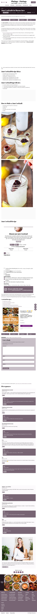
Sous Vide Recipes (12, 600)
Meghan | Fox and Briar (6, 486)
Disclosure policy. (22, 16)
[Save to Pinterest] (35, 305)
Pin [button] (17, 244)
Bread (33, 594)
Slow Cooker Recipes (12, 598)
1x (4, 253)
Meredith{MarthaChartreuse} (7, 423)
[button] (27, 12)
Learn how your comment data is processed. (23, 383)
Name (4, 356)
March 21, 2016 (4, 391)
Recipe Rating (5, 343)
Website (4, 364)
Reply (3, 395)
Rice (32, 597)
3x (8, 253)
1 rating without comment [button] (16, 337)
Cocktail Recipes (4, 597)
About (31, 5)
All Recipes (12, 5)
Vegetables (34, 600)
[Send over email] (35, 309)
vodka (10, 271)
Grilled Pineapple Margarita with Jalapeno (10, 305)
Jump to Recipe (5, 12)
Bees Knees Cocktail (6, 303)
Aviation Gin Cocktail (6, 301)
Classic (26, 594)
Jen (2, 457)
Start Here (7, 5)
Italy (2, 610)
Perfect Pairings (18, 5)
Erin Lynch (14, 12)
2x (6, 253)
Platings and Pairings (20, 246)
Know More (5, 566)
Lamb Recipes (20, 597)
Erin (4, 398)
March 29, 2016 (5, 496)
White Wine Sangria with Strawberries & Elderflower (12, 306)
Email (4, 360)
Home (2, 8)
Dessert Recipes (4, 598)
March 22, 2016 (4, 458)
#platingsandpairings (28, 290)
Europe (2, 607)
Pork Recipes (20, 598)
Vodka (26, 600)
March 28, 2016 (4, 487)
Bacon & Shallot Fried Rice (7, 32)
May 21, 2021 (4, 520)
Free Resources (25, 5)
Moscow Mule (27, 598)
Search (34, 2)
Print (13, 244)
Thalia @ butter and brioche (7, 503)
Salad (33, 598)
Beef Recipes (20, 594)
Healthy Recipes (4, 600)
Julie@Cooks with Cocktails (7, 407)
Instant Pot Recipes (12, 597)
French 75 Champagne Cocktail (8, 302)
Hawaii (2, 608)
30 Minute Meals (4, 594)
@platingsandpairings (16, 290)
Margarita (27, 597)
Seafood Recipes (21, 600)
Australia (2, 604)
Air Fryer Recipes (12, 594)
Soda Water (7, 274)
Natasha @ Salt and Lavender (7, 389)
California (3, 605)
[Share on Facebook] (35, 307)
